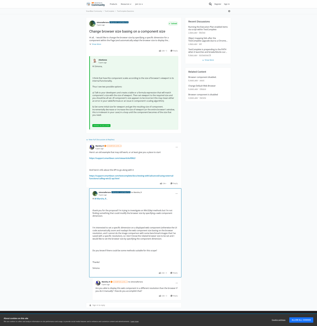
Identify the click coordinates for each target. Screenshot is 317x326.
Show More (96, 44)
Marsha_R (99, 146)
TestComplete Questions (125, 11)
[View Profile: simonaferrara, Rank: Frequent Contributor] (92, 24)
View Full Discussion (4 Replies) (101, 139)
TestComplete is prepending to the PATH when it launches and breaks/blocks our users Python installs (207, 50)
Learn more (135, 321)
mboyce (203, 89)
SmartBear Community (94, 11)
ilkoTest (202, 32)
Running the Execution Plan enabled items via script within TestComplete (208, 28)
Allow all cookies (301, 320)
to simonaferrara (135, 282)
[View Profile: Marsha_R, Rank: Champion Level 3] (91, 147)
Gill (200, 44)
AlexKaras (103, 60)
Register (217, 4)
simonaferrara (103, 22)
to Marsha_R (136, 192)
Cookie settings (279, 320)
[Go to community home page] (95, 4)
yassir (202, 80)
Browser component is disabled (203, 94)
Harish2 (203, 98)
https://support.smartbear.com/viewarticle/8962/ (112, 158)
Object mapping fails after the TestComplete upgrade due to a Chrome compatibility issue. (207, 39)
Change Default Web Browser (202, 86)
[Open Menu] (229, 11)
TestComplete (109, 11)
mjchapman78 (205, 55)
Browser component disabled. (202, 77)
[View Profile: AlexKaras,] (94, 61)
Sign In (227, 4)
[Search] (210, 4)
